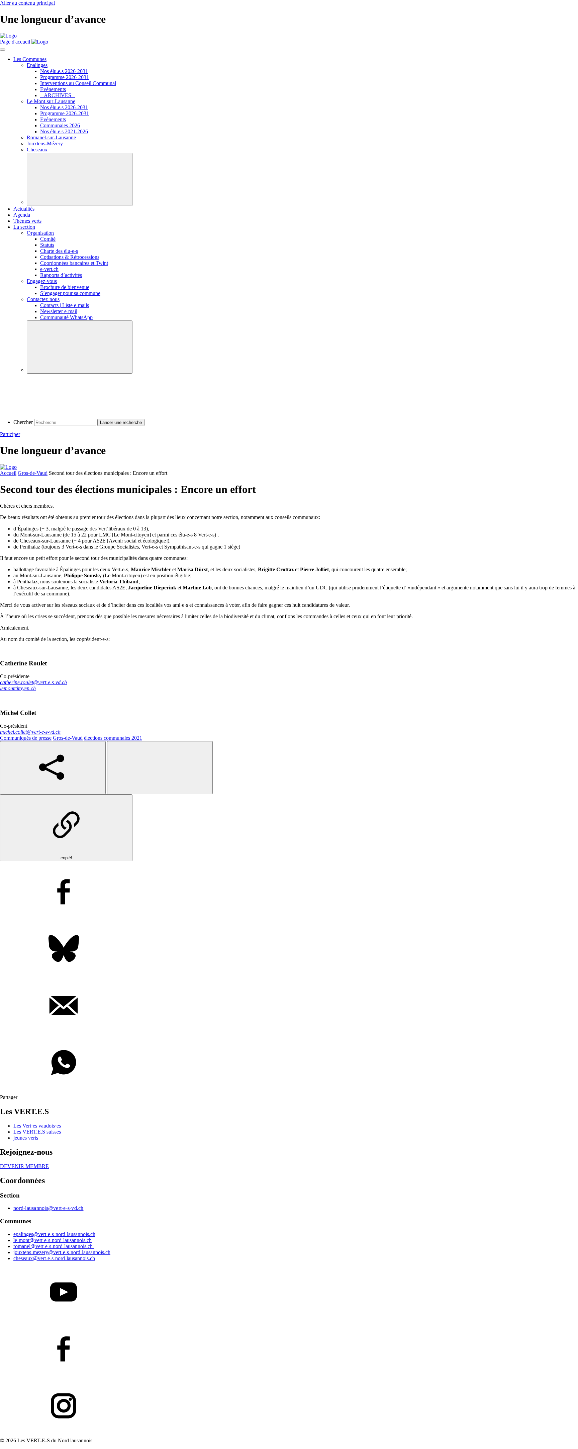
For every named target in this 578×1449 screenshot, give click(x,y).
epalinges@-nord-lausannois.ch (54, 1234)
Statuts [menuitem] (47, 245)
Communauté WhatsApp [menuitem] (66, 317)
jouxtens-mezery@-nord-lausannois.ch (61, 1252)
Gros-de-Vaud (32, 473)
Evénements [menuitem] (53, 89)
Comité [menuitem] (48, 239)
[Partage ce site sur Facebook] (289, 892)
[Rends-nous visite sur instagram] (289, 1406)
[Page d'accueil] (8, 36)
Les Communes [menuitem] (29, 59)
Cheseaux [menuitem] (37, 149)
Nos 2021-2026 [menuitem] (64, 131)
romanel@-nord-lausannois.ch (53, 1246)
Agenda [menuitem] (21, 215)
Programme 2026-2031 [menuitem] (64, 77)
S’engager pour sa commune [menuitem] (70, 293)
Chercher (23, 422)
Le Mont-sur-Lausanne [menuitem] (51, 101)
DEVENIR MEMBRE (24, 1166)
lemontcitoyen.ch (18, 688)
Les (37, 1126)
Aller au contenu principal (27, 3)
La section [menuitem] (24, 227)
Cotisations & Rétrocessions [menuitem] (69, 257)
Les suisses (37, 1132)
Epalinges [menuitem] (37, 65)
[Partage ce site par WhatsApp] (289, 1063)
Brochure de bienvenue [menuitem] (64, 287)
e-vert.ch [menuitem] (49, 269)
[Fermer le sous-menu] (79, 179)
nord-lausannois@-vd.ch (48, 1208)
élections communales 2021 (113, 738)
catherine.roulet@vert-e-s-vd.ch (33, 682)
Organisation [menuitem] (40, 233)
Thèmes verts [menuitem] (27, 221)
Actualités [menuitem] (23, 209)
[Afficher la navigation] (2, 50)
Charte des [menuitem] (59, 251)
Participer (10, 434)
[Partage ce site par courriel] (289, 1006)
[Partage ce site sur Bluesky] (289, 949)
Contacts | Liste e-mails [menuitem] (64, 305)
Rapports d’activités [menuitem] (61, 275)
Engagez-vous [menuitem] (42, 281)
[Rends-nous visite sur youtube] (289, 1292)
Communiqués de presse (26, 738)
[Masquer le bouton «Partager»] (160, 767)
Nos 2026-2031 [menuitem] (64, 71)
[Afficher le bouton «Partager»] (53, 767)
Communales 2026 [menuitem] (60, 125)
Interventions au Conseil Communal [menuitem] (78, 83)
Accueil (8, 473)
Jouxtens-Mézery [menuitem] (45, 143)
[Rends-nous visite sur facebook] (289, 1349)
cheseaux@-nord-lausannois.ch (54, 1258)
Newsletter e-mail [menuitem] (58, 311)
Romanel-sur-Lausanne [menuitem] (51, 137)
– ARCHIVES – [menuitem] (57, 95)
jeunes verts (25, 1138)
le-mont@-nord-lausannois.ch (52, 1240)
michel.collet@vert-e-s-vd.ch (30, 732)
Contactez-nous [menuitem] (43, 299)
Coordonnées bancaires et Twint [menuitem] (74, 263)
